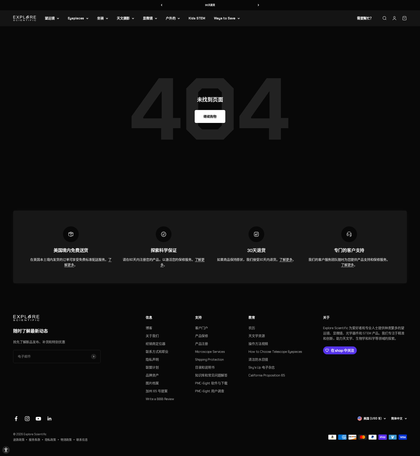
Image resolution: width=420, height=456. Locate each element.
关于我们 (152, 336)
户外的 (171, 18)
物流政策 (66, 440)
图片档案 (152, 383)
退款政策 (18, 440)
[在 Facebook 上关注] (16, 419)
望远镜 (50, 18)
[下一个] (258, 5)
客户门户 (201, 328)
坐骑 (100, 18)
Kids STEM (197, 18)
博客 (149, 328)
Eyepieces (76, 18)
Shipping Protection (209, 359)
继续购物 (209, 116)
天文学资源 (256, 336)
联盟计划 (152, 367)
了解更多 (285, 259)
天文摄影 (123, 18)
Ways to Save (224, 18)
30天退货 (210, 5)
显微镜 (148, 18)
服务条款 (34, 440)
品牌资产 (152, 375)
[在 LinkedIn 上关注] (49, 419)
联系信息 (82, 440)
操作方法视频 (258, 344)
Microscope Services (210, 352)
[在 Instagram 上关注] (27, 419)
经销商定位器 (155, 344)
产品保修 (201, 336)
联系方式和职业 (157, 352)
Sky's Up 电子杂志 (261, 367)
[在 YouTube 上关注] (38, 419)
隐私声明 (152, 359)
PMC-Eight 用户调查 (209, 391)
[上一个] (161, 5)
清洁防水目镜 (258, 359)
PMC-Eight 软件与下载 (211, 383)
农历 (251, 328)
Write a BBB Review (160, 399)
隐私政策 (50, 440)
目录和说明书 (205, 367)
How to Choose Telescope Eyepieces (275, 352)
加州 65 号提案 (157, 391)
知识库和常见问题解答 (211, 375)
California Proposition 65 (266, 375)
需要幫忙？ (365, 18)
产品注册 (201, 344)
